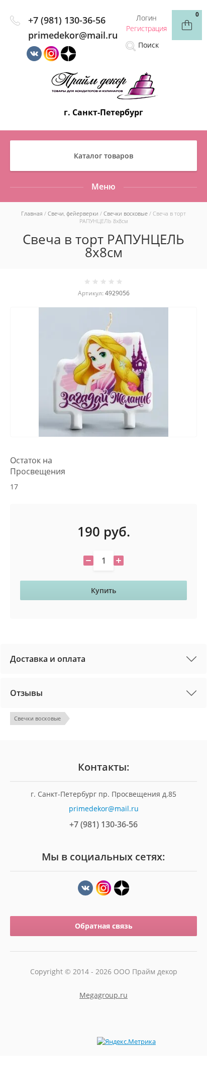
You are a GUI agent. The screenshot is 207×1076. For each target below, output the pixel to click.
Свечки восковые (37, 718)
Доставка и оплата (47, 658)
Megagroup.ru (103, 995)
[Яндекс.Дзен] (121, 887)
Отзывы (26, 692)
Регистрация (146, 28)
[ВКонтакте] (85, 887)
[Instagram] (103, 887)
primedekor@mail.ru (73, 35)
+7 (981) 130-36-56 (67, 20)
